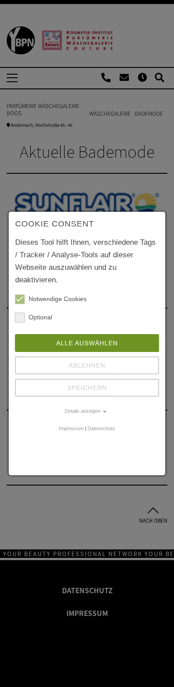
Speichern (87, 387)
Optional (40, 317)
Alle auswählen (87, 343)
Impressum (71, 428)
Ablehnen (87, 365)
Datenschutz (101, 428)
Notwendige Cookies (58, 298)
